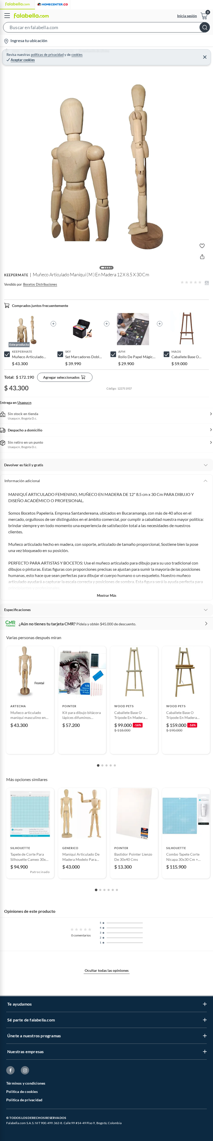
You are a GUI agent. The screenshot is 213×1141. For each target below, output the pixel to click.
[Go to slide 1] (98, 765)
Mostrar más (106, 595)
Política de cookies (22, 1091)
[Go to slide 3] (106, 765)
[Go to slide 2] (102, 765)
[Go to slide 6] (117, 890)
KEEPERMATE (16, 275)
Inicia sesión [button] (187, 16)
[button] (106, 28)
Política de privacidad (24, 1100)
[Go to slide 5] (115, 765)
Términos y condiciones (25, 1083)
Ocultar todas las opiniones (107, 970)
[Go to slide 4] (111, 765)
